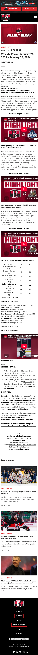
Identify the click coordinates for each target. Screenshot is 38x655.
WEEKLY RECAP (6, 47)
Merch (19, 620)
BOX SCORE (24, 114)
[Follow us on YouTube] (20, 652)
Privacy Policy (13, 646)
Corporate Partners (19, 625)
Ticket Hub (19, 616)
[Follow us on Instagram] (17, 652)
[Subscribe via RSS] (27, 652)
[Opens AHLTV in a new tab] (19, 4)
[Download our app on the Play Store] (14, 639)
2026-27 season (6, 489)
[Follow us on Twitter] (14, 652)
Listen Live (19, 611)
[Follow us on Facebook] (11, 652)
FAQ (19, 629)
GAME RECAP (14, 114)
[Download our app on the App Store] (24, 639)
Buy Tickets (29, 9)
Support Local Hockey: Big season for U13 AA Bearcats (18, 492)
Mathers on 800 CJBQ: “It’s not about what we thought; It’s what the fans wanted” (18, 582)
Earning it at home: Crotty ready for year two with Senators (17, 537)
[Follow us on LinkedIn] (24, 652)
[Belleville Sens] (5, 17)
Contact (19, 633)
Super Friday (28, 382)
